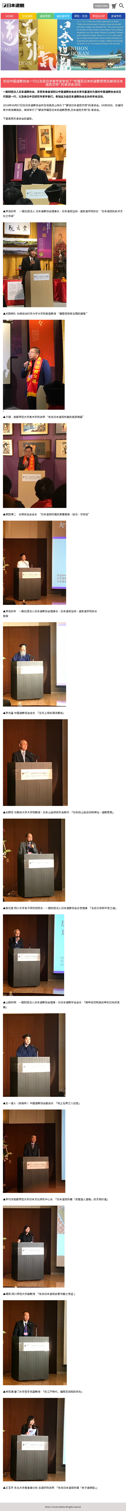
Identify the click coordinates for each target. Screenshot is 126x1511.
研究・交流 (80, 16)
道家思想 (45, 16)
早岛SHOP (98, 16)
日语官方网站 (101, 5)
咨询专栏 (116, 16)
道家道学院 (63, 16)
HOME (9, 16)
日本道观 (27, 16)
